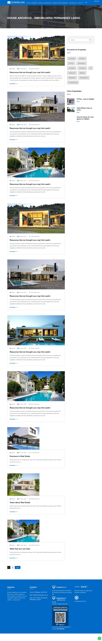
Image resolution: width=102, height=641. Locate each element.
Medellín (82, 73)
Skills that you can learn (20, 548)
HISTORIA (28, 3)
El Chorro (82, 58)
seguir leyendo (16, 600)
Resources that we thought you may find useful (30, 72)
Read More (13, 83)
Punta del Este (73, 82)
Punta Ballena (84, 78)
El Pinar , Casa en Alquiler (85, 99)
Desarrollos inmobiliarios (44, 3)
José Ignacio (81, 63)
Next (17, 567)
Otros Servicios (73, 3)
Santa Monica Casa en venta (84, 109)
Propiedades (34, 3)
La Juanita (72, 68)
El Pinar (71, 63)
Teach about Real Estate (20, 502)
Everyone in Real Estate (20, 456)
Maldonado (72, 73)
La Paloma (82, 68)
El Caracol (72, 58)
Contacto (80, 3)
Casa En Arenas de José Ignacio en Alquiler (85, 118)
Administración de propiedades (60, 3)
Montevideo (72, 78)
